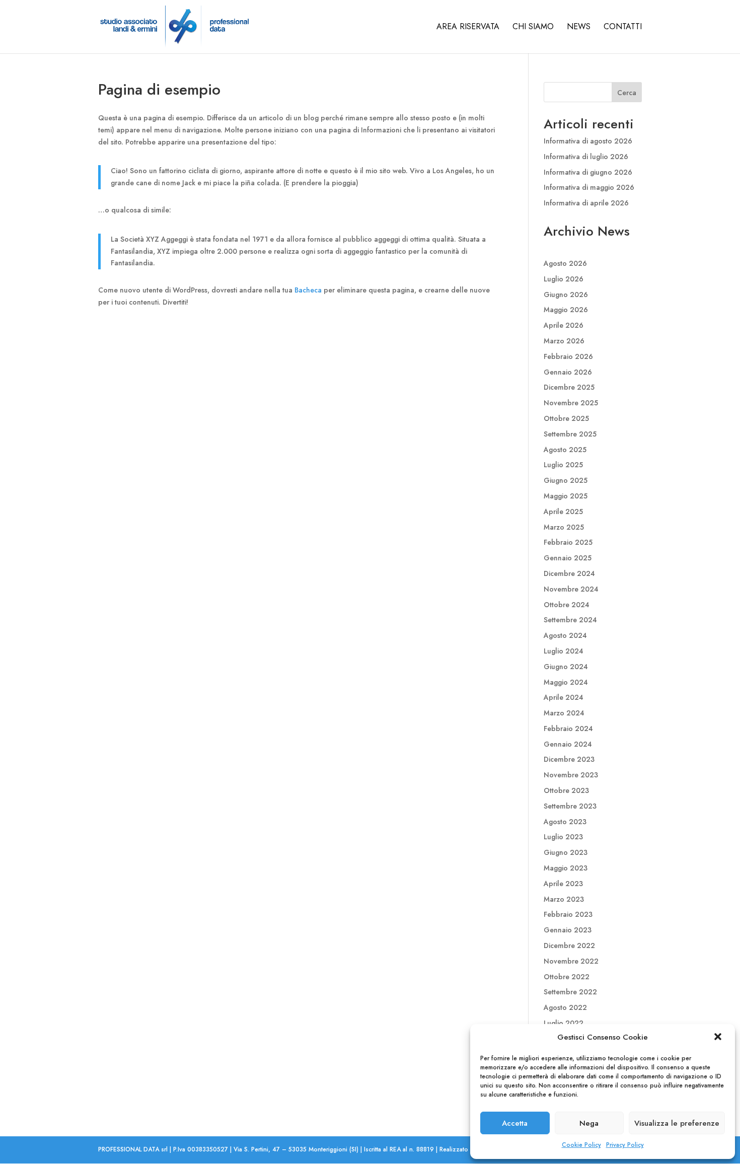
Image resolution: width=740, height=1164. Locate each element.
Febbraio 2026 (568, 356)
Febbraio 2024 (568, 728)
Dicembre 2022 (569, 945)
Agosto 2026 (565, 263)
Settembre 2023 (570, 806)
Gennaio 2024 (568, 744)
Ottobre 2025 (566, 418)
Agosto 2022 (565, 1007)
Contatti (623, 27)
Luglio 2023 (563, 837)
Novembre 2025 (571, 403)
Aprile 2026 (563, 325)
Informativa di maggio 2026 (589, 187)
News (578, 27)
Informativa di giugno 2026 (588, 172)
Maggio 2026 (566, 310)
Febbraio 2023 (568, 914)
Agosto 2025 (565, 450)
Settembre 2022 (570, 992)
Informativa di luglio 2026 (586, 157)
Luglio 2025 (563, 465)
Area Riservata (467, 27)
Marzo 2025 (564, 527)
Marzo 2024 (564, 713)
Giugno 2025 (565, 480)
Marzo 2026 (564, 341)
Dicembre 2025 (569, 387)
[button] (719, 1038)
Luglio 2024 (563, 651)
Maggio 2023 (565, 868)
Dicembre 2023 (569, 759)
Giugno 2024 (566, 667)
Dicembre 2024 (569, 573)
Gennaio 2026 (568, 372)
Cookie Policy (581, 1144)
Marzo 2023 (564, 899)
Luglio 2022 (563, 1023)
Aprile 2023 (563, 884)
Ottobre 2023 (566, 790)
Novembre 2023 (571, 775)
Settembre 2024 (570, 620)
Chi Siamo (533, 27)
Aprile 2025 (563, 511)
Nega (589, 1123)
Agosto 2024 (565, 635)
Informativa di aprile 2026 (586, 203)
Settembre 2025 (570, 434)
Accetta (515, 1123)
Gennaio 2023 (567, 930)
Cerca (626, 93)
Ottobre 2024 (566, 605)
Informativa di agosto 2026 (588, 141)
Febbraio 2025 (568, 542)
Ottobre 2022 (566, 977)
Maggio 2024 (566, 682)
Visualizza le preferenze (676, 1123)
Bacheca (308, 290)
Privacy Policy (625, 1144)
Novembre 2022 (571, 961)
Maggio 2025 (565, 496)
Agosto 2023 (565, 822)
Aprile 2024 (563, 697)
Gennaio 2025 (567, 558)
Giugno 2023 (565, 852)
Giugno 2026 (566, 294)
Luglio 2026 (563, 279)
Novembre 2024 (571, 589)
